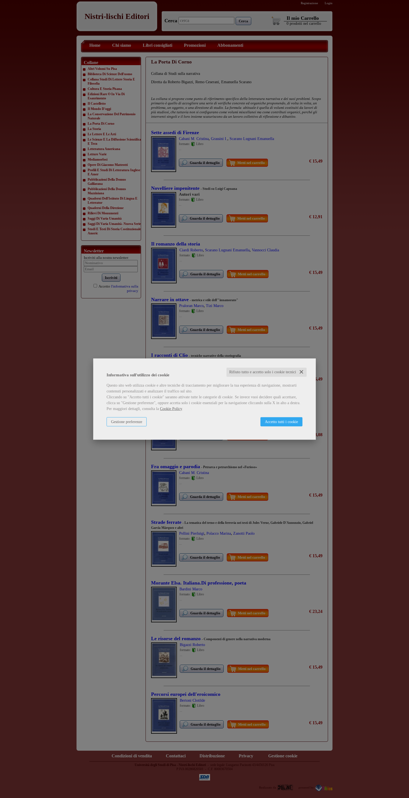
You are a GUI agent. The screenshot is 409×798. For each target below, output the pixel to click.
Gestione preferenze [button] (126, 422)
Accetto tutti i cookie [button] (281, 422)
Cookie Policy (171, 409)
